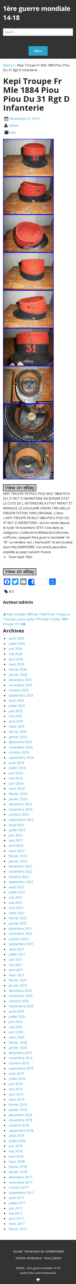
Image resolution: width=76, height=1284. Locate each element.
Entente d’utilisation (29, 1258)
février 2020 (18, 1042)
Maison (8, 65)
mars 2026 (17, 664)
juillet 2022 (17, 892)
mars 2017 (17, 1223)
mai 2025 (15, 716)
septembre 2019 (21, 1068)
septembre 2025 (21, 695)
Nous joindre (52, 1258)
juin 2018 (15, 1146)
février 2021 (18, 980)
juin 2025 (15, 711)
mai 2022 (15, 902)
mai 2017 (15, 1213)
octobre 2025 (19, 690)
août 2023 (16, 825)
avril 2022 (16, 908)
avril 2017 (16, 1218)
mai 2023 (15, 840)
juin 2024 (15, 773)
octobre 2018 (19, 1125)
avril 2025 (16, 721)
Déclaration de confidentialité (44, 1251)
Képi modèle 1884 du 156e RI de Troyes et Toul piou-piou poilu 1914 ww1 (36, 616)
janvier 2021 (18, 985)
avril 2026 (16, 659)
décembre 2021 (20, 928)
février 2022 (18, 918)
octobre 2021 (19, 939)
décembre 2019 (20, 1053)
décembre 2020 (20, 991)
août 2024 (16, 763)
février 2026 (18, 669)
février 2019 (18, 1104)
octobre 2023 (19, 814)
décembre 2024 (20, 742)
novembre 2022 (20, 871)
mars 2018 (17, 1161)
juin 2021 (15, 959)
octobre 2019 (19, 1063)
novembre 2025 (20, 685)
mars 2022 (17, 913)
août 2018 (16, 1135)
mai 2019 (15, 1089)
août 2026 (16, 638)
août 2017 (16, 1198)
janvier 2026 (18, 674)
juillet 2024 (17, 768)
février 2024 (18, 794)
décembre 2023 (20, 804)
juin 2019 (15, 1084)
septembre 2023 (21, 819)
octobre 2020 (19, 1001)
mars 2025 (17, 726)
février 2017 (18, 1229)
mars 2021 (17, 975)
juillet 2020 (17, 1016)
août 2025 (16, 700)
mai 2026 (15, 654)
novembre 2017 (20, 1182)
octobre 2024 (19, 752)
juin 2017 (15, 1208)
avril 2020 (16, 1032)
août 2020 (16, 1011)
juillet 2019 (17, 1079)
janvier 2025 (18, 737)
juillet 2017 (17, 1203)
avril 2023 (16, 845)
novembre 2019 (20, 1058)
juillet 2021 (17, 954)
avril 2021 (16, 970)
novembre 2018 (20, 1120)
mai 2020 (15, 1027)
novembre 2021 (20, 933)
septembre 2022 (21, 882)
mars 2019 (17, 1099)
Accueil (17, 1251)
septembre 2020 (21, 1006)
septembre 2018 (21, 1130)
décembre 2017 (20, 1177)
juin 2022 (15, 897)
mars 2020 (17, 1037)
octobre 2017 (19, 1187)
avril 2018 (16, 1156)
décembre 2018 (20, 1115)
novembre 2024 (20, 747)
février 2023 (18, 856)
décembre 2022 (20, 866)
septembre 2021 (21, 944)
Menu (38, 51)
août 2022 (16, 887)
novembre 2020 (20, 996)
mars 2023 (17, 851)
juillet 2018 (17, 1141)
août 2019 (16, 1073)
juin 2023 (15, 835)
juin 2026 (15, 648)
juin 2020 (15, 1021)
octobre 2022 (19, 877)
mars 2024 (17, 788)
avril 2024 (16, 783)
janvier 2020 (18, 1047)
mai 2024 (15, 778)
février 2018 (18, 1167)
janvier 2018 (18, 1172)
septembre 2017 (21, 1192)
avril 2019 (16, 1094)
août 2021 (16, 949)
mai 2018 (15, 1151)
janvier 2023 (18, 861)
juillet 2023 (17, 830)
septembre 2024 (21, 757)
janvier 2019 (18, 1110)
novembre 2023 (20, 809)
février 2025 (18, 731)
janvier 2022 (18, 923)
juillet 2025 (17, 706)
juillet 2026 (17, 643)
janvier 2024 (18, 799)
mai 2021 (15, 965)
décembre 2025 (20, 680)
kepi (12, 132)
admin (14, 125)
